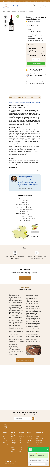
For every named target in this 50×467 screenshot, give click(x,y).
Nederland (13, 445)
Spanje (12, 438)
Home (4, 11)
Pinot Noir (21, 449)
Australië (13, 444)
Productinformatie (19, 97)
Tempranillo (21, 453)
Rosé (4, 438)
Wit (3, 436)
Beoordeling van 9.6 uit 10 (36, 69)
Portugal (13, 440)
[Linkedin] (12, 461)
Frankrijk (13, 435)
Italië (12, 436)
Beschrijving (10, 97)
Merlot (20, 447)
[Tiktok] (10, 461)
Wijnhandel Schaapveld (9, 463)
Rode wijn (9, 11)
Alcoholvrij (5, 444)
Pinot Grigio (21, 442)
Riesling (20, 440)
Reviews (38, 97)
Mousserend (6, 440)
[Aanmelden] (33, 418)
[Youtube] (8, 461)
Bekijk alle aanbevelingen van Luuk (26, 188)
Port (4, 442)
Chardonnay (22, 435)
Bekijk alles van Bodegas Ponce (25, 360)
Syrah (20, 451)
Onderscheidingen (29, 97)
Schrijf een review (25, 278)
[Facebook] (3, 461)
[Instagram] (5, 461)
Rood (4, 435)
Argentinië (13, 442)
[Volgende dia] (43, 255)
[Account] (43, 6)
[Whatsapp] (15, 461)
